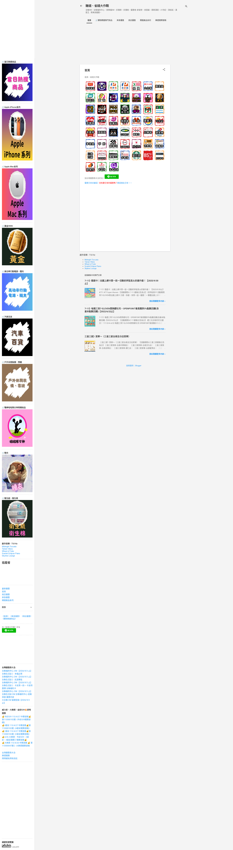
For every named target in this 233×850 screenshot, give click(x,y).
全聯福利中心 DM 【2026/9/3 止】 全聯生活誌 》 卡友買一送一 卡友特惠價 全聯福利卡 (17, 685)
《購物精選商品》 (9, 619)
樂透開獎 (6, 755)
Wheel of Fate (90, 264)
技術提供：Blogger (133, 366)
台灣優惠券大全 (9, 752)
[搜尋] (186, 6)
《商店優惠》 (26, 616)
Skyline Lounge (90, 268)
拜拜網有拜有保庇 (9, 758)
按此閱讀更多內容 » (157, 301)
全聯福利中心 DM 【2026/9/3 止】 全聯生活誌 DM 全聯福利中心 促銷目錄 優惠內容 (17, 694)
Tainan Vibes (90, 262)
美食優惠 (120, 20)
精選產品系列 (145, 20)
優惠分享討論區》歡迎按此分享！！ (108, 183)
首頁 (89, 20)
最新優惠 (6, 588)
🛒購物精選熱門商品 (104, 20)
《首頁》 (5, 616)
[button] (163, 69)
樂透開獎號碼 (160, 20)
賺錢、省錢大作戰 (97, 6)
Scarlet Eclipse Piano (93, 266)
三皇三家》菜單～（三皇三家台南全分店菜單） (107, 336)
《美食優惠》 (15, 616)
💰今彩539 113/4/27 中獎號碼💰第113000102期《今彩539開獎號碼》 (16, 719)
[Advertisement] (180, 65)
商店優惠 (132, 20)
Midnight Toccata (91, 260)
